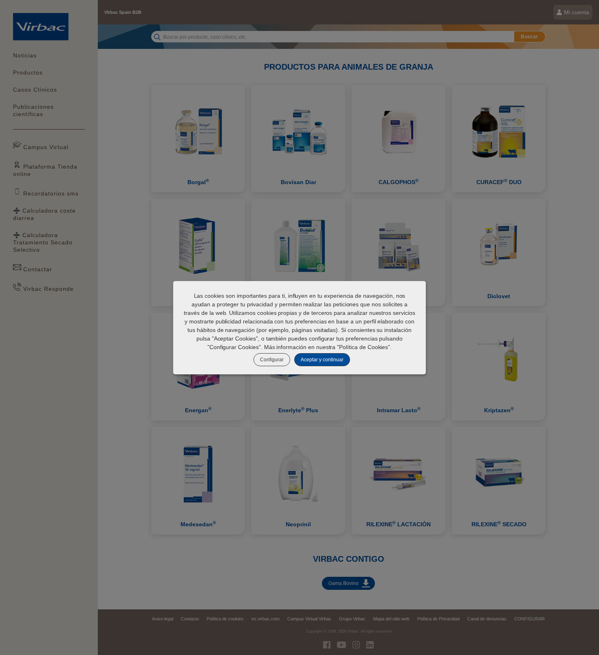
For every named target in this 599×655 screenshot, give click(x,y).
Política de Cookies (363, 347)
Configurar (272, 360)
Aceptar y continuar (322, 360)
